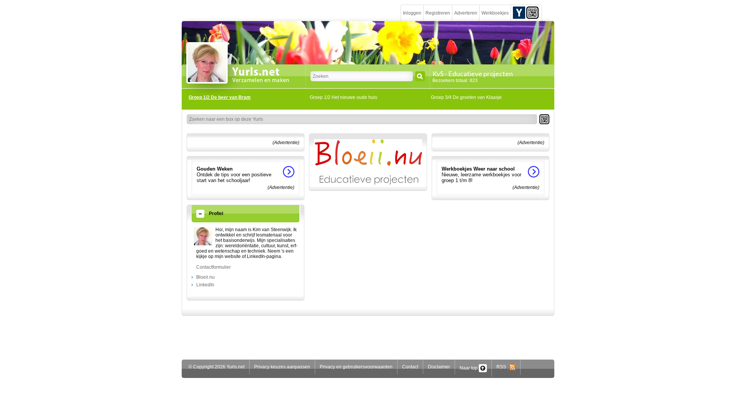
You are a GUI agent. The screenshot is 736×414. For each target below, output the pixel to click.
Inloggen (412, 13)
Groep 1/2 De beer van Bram (220, 97)
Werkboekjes (495, 13)
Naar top (469, 368)
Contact (410, 367)
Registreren (438, 13)
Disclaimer (439, 367)
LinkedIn (205, 285)
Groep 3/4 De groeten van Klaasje (466, 97)
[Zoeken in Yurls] (420, 76)
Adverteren (465, 13)
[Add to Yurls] (519, 12)
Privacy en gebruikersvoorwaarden (356, 367)
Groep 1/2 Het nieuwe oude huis (343, 97)
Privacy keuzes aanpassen (282, 367)
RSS (502, 367)
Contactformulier (213, 267)
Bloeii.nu (205, 277)
